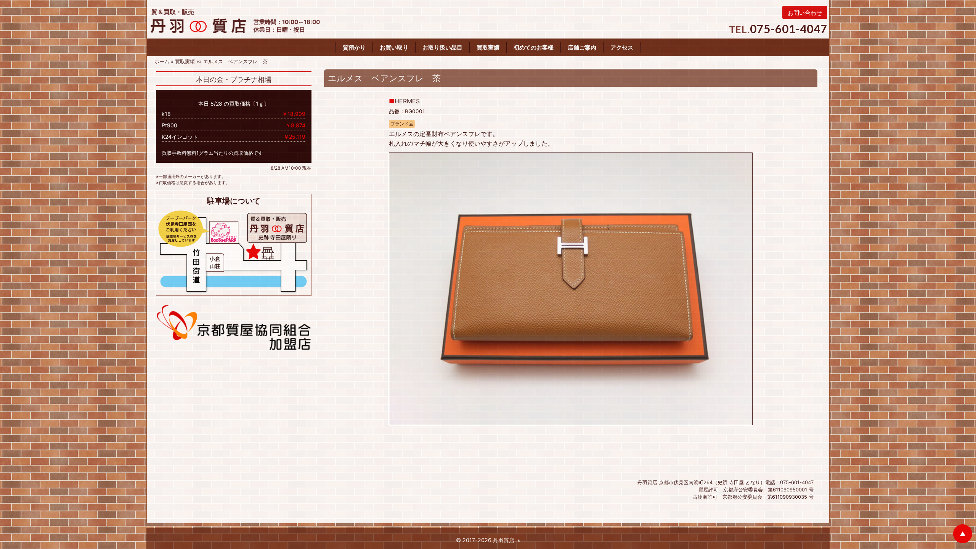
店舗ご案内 (582, 47)
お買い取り (394, 47)
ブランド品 (401, 124)
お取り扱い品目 (442, 47)
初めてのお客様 (534, 47)
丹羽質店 (503, 540)
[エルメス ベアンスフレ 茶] (571, 288)
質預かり (354, 47)
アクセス (621, 47)
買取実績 (488, 47)
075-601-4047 (788, 28)
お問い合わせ (805, 12)
